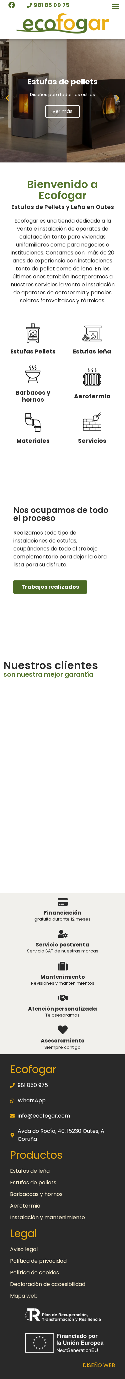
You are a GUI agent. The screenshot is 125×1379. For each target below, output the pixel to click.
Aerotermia (92, 396)
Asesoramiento (63, 1040)
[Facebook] (12, 5)
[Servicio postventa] (63, 934)
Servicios (92, 441)
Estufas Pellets (33, 351)
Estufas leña (92, 351)
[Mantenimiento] (63, 966)
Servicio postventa (62, 944)
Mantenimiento (62, 977)
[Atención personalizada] (63, 998)
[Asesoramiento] (63, 1030)
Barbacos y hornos (33, 396)
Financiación (62, 913)
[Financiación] (63, 902)
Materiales (33, 441)
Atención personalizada (62, 1009)
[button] (115, 6)
